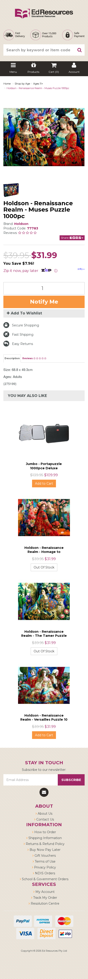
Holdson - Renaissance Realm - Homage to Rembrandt (44, 552)
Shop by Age (22, 83)
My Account (45, 892)
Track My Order (44, 898)
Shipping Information (45, 838)
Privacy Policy (44, 867)
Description (12, 358)
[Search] (80, 50)
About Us (44, 814)
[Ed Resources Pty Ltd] (44, 10)
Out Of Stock (44, 567)
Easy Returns (22, 344)
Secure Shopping (25, 325)
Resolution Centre (44, 903)
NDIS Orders (44, 873)
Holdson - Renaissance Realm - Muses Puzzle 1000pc (38, 88)
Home (7, 83)
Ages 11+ (38, 83)
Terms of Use (45, 861)
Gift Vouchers (45, 856)
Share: (65, 237)
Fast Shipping (22, 335)
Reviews (27, 358)
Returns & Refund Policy (45, 844)
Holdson (21, 224)
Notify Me (44, 301)
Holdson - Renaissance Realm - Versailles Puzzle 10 (43, 717)
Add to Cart (44, 483)
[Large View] (11, 190)
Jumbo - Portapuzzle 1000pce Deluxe (44, 466)
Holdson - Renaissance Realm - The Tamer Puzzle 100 (44, 636)
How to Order (44, 832)
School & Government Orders (44, 879)
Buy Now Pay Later (44, 850)
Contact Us (44, 819)
